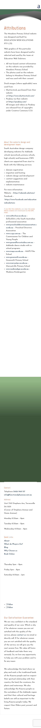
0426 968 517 (19, 492)
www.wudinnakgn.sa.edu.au (17, 269)
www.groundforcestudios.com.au (19, 242)
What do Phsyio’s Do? (13, 544)
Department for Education (16, 398)
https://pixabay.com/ (18, 102)
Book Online (9, 554)
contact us (21, 635)
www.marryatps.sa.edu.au (16, 263)
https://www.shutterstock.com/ (21, 96)
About (6, 541)
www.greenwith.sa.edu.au (16, 257)
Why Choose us (10, 551)
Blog (6, 547)
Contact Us (20, 411)
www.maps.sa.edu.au (14, 251)
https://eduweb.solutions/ (24, 193)
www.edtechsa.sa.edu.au (16, 216)
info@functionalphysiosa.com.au (18, 495)
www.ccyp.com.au (13, 234)
